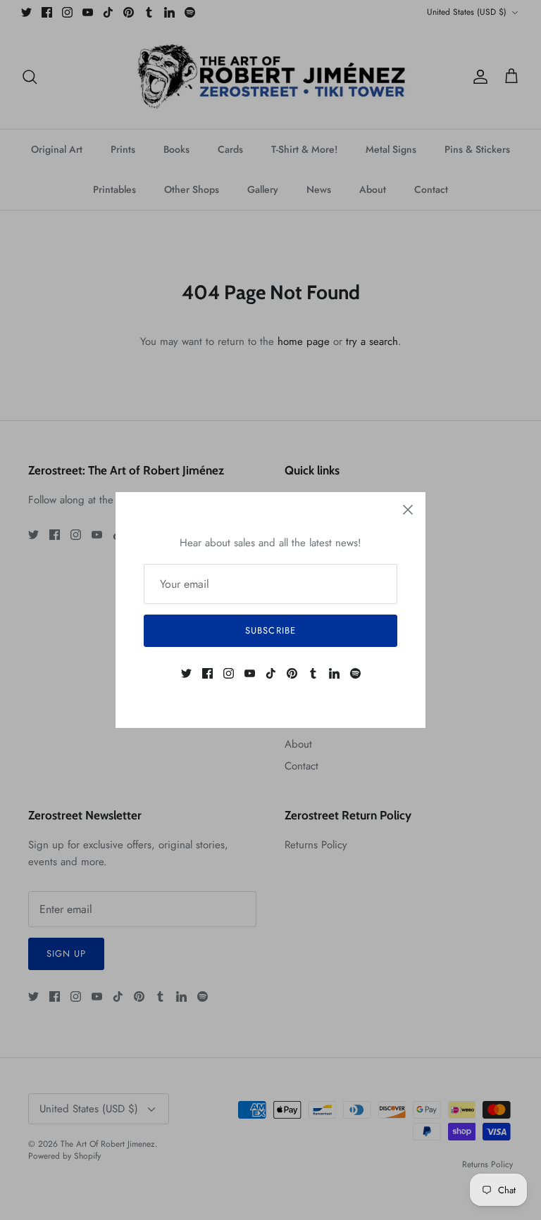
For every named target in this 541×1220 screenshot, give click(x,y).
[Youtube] (249, 673)
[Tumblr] (313, 673)
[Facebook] (207, 673)
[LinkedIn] (334, 673)
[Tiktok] (271, 673)
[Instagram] (228, 673)
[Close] (407, 509)
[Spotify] (355, 673)
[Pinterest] (292, 673)
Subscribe (270, 630)
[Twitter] (186, 673)
